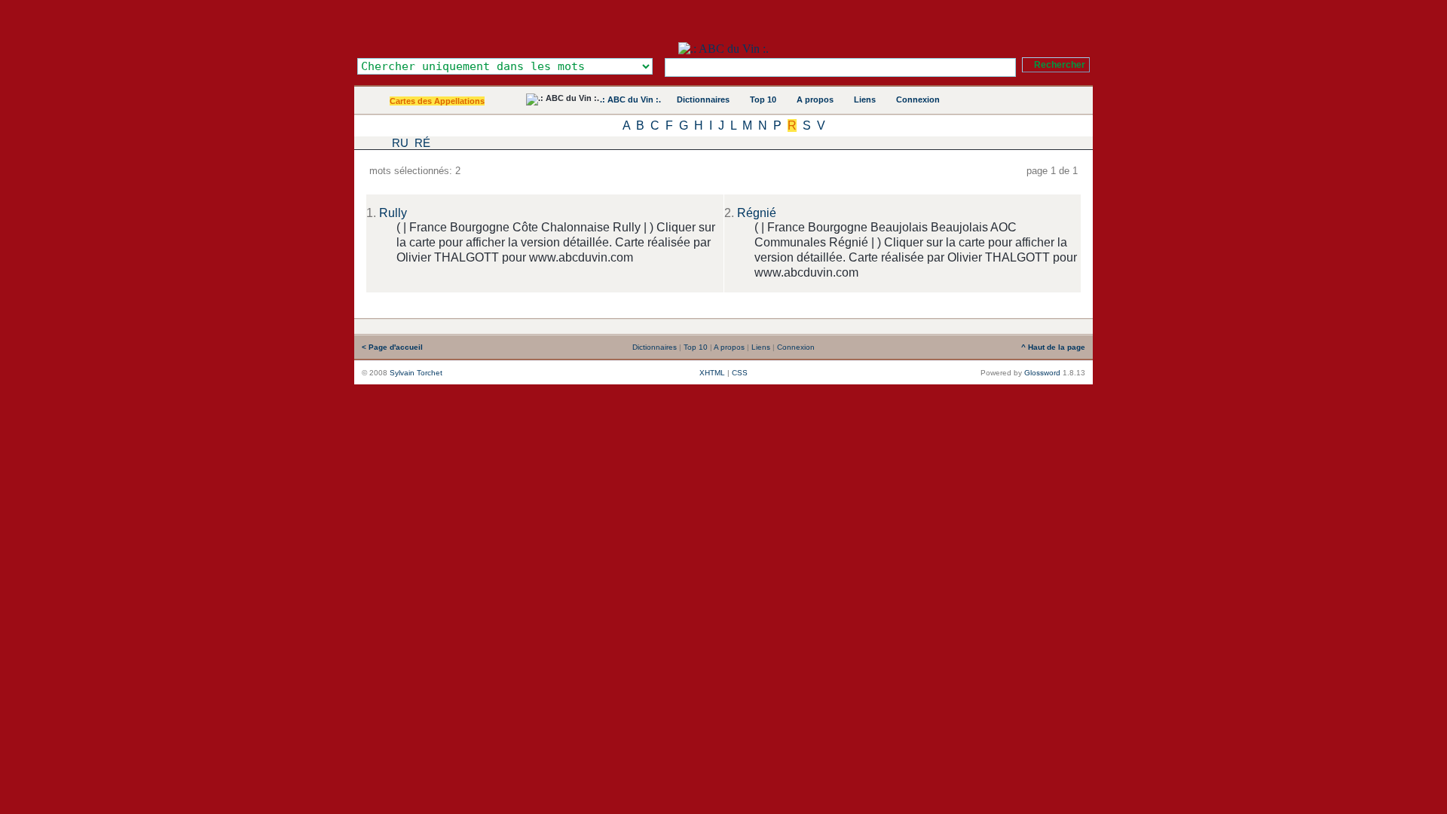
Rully (393, 213)
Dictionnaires (703, 99)
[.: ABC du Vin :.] (723, 48)
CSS (740, 373)
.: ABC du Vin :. (630, 99)
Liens (865, 99)
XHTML (712, 373)
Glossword (1042, 373)
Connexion (918, 99)
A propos (815, 99)
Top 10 (763, 99)
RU (400, 142)
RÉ (422, 142)
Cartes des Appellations (437, 101)
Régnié (756, 213)
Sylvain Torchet (416, 373)
